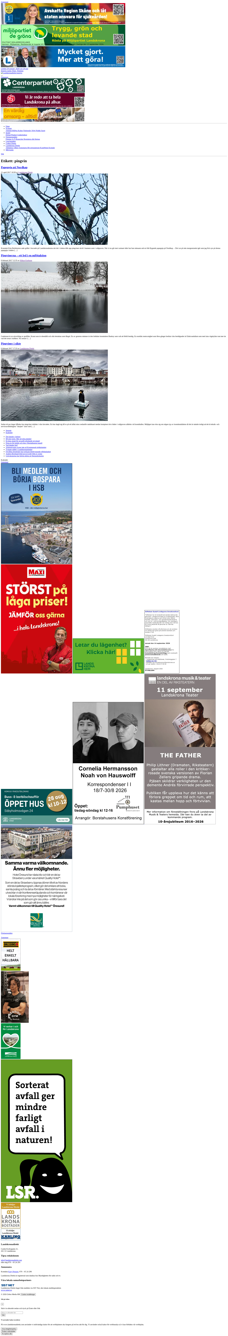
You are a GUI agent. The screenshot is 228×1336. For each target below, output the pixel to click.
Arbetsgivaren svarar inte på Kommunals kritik (26, 447)
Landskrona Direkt (25, 172)
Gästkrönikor (22, 135)
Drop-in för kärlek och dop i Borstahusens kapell (24, 443)
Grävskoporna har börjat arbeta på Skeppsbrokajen (25, 456)
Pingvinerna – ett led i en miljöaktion (23, 255)
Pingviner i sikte (11, 343)
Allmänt (9, 131)
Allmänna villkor (12, 148)
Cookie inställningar (28, 1294)
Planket (14, 135)
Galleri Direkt (11, 143)
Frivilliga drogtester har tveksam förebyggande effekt (28, 452)
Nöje (34, 131)
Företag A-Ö (11, 139)
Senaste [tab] (8, 430)
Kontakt (52, 148)
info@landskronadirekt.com (11, 1260)
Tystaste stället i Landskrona (19, 450)
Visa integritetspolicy (9, 1329)
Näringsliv (27, 131)
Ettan (8, 126)
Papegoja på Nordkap (14, 167)
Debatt (8, 135)
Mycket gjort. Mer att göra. (18, 439)
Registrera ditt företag (32, 139)
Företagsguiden (6, 933)
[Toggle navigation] (2, 75)
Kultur (20, 131)
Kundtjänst (44, 148)
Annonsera (23, 148)
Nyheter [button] (9, 128)
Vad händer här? (12, 445)
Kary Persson (13, 1272)
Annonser (4, 2)
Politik (38, 131)
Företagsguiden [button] (11, 137)
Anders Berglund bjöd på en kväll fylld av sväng (24, 454)
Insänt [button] (8, 133)
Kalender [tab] (9, 433)
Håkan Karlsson (26, 260)
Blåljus (15, 131)
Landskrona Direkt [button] (13, 146)
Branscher (20, 139)
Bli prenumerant (33, 148)
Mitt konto (10, 150)
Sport (43, 131)
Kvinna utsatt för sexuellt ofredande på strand (23, 441)
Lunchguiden (11, 141)
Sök (3, 1315)
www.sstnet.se (6, 1290)
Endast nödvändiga (8, 1331)
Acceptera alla (7, 1334)
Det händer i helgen (13, 437)
